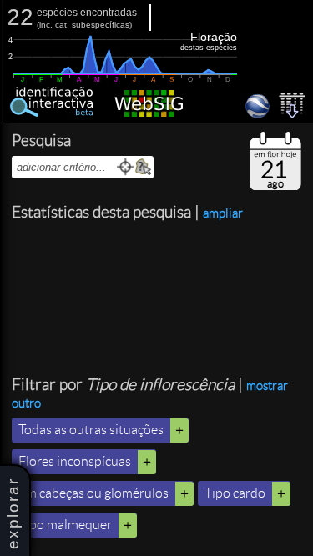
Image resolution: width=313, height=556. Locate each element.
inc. (46, 24)
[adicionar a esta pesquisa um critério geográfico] (143, 167)
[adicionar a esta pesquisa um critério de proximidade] (125, 167)
